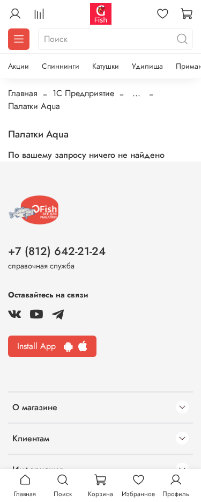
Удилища (147, 66)
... (136, 93)
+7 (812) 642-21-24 (57, 251)
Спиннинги (60, 66)
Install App (40, 346)
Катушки (105, 66)
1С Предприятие (83, 93)
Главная (23, 93)
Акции (18, 66)
